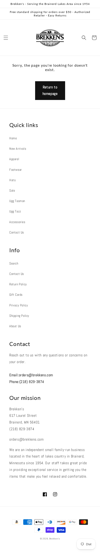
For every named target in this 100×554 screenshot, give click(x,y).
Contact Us (16, 232)
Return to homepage (50, 90)
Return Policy (18, 284)
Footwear (15, 170)
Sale (12, 190)
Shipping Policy (19, 316)
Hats (12, 180)
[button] (6, 38)
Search (13, 263)
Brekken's (54, 538)
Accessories (17, 222)
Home (13, 138)
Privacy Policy (18, 305)
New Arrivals (17, 148)
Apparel (14, 159)
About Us (15, 326)
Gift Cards (16, 295)
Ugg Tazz (15, 211)
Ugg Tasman (17, 201)
